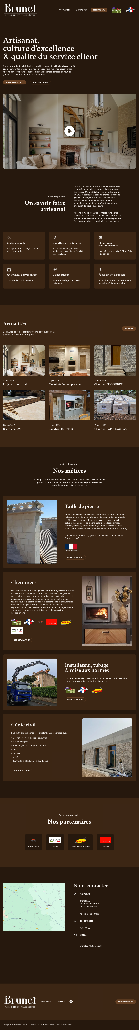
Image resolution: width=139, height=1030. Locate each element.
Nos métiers (64, 10)
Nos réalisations (75, 557)
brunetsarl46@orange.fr (90, 946)
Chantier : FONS (12, 429)
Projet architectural (15, 384)
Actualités (81, 10)
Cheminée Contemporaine (65, 384)
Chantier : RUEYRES (61, 429)
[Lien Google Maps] (34, 906)
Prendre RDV (99, 10)
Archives (129, 328)
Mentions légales (36, 1025)
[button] (69, 131)
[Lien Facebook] (71, 1001)
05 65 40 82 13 (85, 927)
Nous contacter (40, 82)
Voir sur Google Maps (89, 913)
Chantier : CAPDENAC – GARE (112, 429)
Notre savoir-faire (14, 82)
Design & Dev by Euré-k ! (64, 1025)
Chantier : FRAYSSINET (108, 384)
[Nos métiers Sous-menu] (71, 10)
